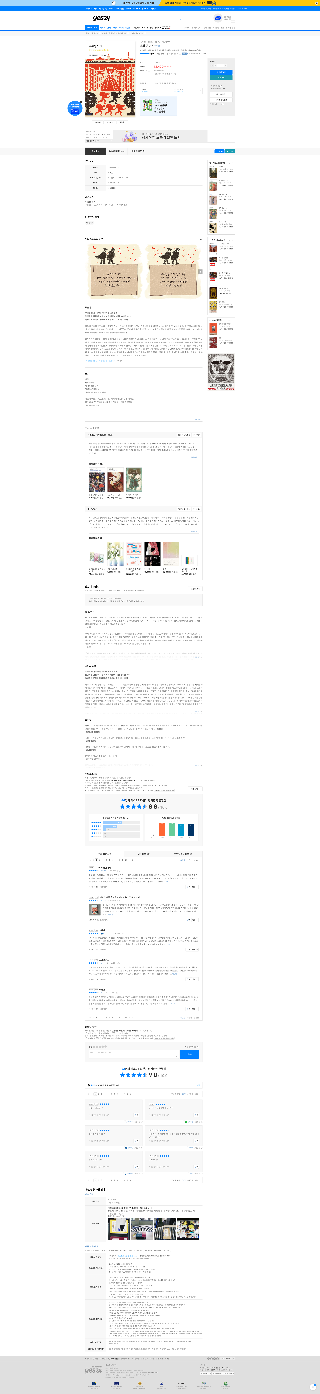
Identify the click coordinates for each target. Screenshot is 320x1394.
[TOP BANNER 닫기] (317, 3)
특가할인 (216, 28)
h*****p (103, 871)
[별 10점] (105, 1047)
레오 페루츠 (144, 50)
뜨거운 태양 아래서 (225, 324)
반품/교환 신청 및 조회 (125, 1256)
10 (126, 860)
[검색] (179, 18)
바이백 (121, 28)
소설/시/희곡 (108, 33)
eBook (144, 90)
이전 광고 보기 (232, 21)
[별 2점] (94, 1047)
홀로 (164, 569)
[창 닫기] (174, 98)
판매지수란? (180, 54)
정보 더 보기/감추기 (155, 54)
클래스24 (157, 28)
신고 (120, 871)
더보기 (229, 163)
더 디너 (147, 569)
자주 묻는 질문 (217, 1373)
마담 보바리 (222, 167)
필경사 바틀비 (223, 222)
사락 (143, 28)
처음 (90, 860)
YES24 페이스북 (211, 1358)
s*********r (129, 1122)
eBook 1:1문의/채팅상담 (224, 1370)
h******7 (130, 1148)
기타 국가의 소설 (121, 205)
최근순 (182, 860)
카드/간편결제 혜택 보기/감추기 (177, 83)
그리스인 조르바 (224, 244)
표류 (220, 338)
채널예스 (137, 28)
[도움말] (149, 71)
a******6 (190, 1122)
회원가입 (208, 9)
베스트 (102, 28)
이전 (93, 860)
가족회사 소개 (227, 1358)
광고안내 (145, 1359)
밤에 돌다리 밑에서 (96, 495)
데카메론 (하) (223, 180)
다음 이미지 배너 (200, 271)
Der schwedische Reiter (193, 50)
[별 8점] (102, 1047)
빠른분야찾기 (92, 27)
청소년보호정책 (125, 1359)
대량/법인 (231, 28)
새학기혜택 (186, 28)
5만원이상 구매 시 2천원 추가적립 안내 (178, 74)
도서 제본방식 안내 (112, 173)
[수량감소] (215, 65)
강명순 (152, 50)
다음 (129, 860)
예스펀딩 (150, 28)
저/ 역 (148, 50)
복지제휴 (160, 1359)
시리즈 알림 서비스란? (223, 104)
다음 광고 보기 (234, 21)
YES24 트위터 (214, 1358)
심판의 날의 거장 (113, 495)
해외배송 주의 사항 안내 (221, 86)
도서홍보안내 (136, 1359)
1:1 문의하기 (205, 1373)
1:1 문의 (136, 1256)
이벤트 (115, 28)
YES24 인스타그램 (217, 1358)
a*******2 (106, 933)
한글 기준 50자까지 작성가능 (100, 1053)
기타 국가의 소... (137, 33)
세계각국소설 (122, 33)
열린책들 (161, 50)
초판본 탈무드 (223, 288)
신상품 (108, 28)
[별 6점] (99, 1047)
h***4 (102, 963)
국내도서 (95, 33)
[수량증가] (225, 65)
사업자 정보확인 (152, 1372)
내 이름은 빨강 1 (224, 258)
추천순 (189, 860)
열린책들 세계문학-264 (162, 42)
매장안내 (128, 28)
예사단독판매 (195, 28)
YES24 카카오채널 (208, 1358)
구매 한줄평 (175, 1094)
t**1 (102, 993)
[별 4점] (97, 1047)
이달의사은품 (206, 28)
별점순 (196, 860)
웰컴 (87, 33)
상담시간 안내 (228, 1373)
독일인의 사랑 (112, 569)
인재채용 (95, 1359)
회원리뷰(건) (162, 54)
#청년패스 (89, 223)
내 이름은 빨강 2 (224, 273)
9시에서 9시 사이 (132, 495)
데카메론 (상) (223, 208)
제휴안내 (152, 1359)
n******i (103, 900)
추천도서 (224, 28)
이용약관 (103, 1359)
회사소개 (87, 1359)
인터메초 (222, 302)
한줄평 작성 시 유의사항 (198, 1047)
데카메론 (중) (223, 194)
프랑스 (159, 106)
